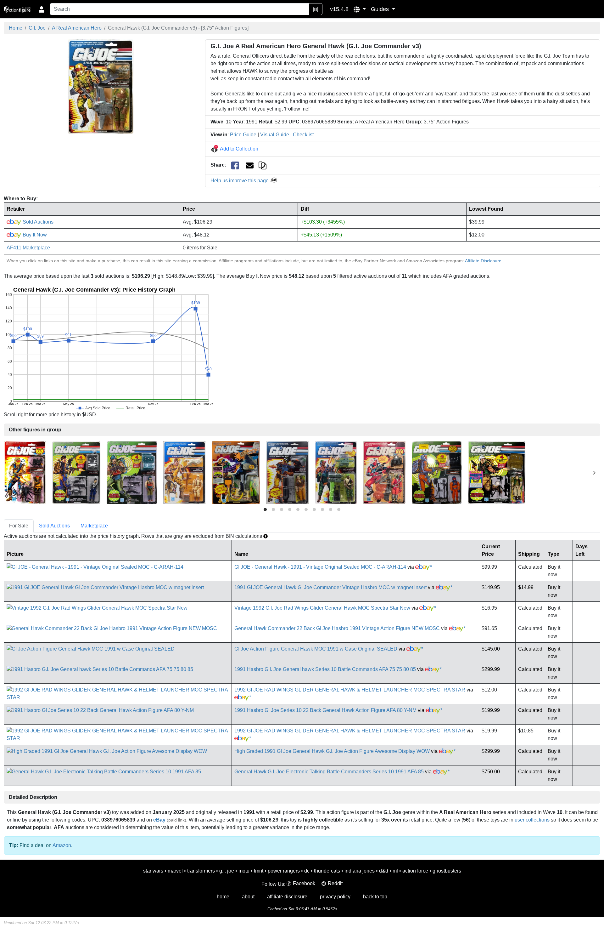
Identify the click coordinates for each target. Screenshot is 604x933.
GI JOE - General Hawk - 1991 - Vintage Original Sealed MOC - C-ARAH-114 (320, 567)
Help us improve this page (240, 180)
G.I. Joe (37, 28)
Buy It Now (34, 234)
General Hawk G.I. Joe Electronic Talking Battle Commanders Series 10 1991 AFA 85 (329, 771)
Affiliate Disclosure (483, 260)
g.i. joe (226, 870)
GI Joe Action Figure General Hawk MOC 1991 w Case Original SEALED (315, 648)
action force (415, 870)
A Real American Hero (77, 28)
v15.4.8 (339, 9)
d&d (383, 870)
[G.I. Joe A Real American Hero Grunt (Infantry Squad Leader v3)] (287, 472)
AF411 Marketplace (28, 247)
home (223, 896)
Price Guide (243, 134)
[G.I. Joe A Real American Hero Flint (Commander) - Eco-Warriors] (236, 472)
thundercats (327, 870)
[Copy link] (262, 165)
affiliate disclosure (287, 896)
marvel (175, 870)
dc (307, 870)
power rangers (284, 870)
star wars (153, 870)
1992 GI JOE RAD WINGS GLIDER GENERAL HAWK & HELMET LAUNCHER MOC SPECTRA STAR (349, 689)
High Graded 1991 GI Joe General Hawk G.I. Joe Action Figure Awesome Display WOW (332, 751)
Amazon (62, 845)
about (248, 896)
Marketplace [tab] (94, 525)
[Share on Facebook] (235, 165)
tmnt (258, 870)
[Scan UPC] (315, 9)
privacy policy (335, 896)
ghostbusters (447, 870)
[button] (359, 9)
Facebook (304, 883)
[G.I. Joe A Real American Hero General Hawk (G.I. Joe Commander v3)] (100, 86)
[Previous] (10, 472)
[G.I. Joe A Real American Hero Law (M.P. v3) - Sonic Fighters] (496, 472)
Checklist (303, 134)
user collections (532, 819)
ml (395, 870)
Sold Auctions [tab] (54, 525)
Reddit (335, 883)
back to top (375, 896)
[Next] (594, 472)
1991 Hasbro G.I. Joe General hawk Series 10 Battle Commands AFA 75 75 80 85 (325, 669)
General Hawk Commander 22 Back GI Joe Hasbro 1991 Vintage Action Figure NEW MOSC (337, 628)
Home (15, 28)
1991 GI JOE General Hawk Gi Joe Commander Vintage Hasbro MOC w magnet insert (330, 587)
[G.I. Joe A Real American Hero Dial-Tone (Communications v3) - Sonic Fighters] (76, 472)
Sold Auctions (37, 222)
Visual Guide (274, 134)
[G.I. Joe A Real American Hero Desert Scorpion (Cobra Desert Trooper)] (25, 472)
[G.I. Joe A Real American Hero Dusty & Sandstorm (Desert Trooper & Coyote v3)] (184, 472)
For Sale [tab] (18, 525)
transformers (201, 870)
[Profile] (41, 9)
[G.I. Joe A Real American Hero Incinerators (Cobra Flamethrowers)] (384, 472)
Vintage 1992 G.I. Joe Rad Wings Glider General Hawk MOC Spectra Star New (322, 608)
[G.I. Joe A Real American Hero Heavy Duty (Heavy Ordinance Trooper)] (336, 472)
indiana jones (359, 870)
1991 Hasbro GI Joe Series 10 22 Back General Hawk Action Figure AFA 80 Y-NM (325, 710)
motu (243, 870)
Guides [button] (380, 9)
